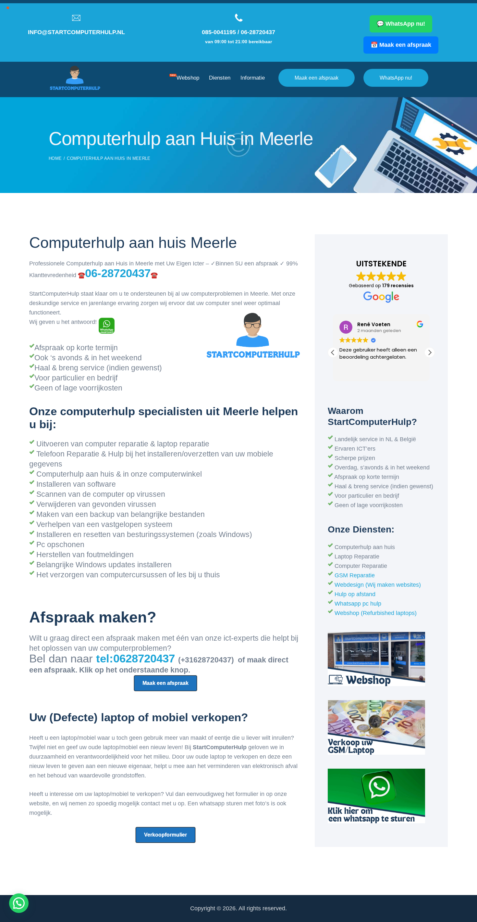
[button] (429, 352)
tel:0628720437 (137, 658)
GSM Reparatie (355, 575)
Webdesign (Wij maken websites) (378, 585)
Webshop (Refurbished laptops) (376, 613)
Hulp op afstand (355, 594)
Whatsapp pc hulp (358, 603)
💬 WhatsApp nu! (401, 23)
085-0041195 (219, 32)
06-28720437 (258, 32)
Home (55, 158)
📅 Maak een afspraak (401, 45)
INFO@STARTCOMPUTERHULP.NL (76, 32)
